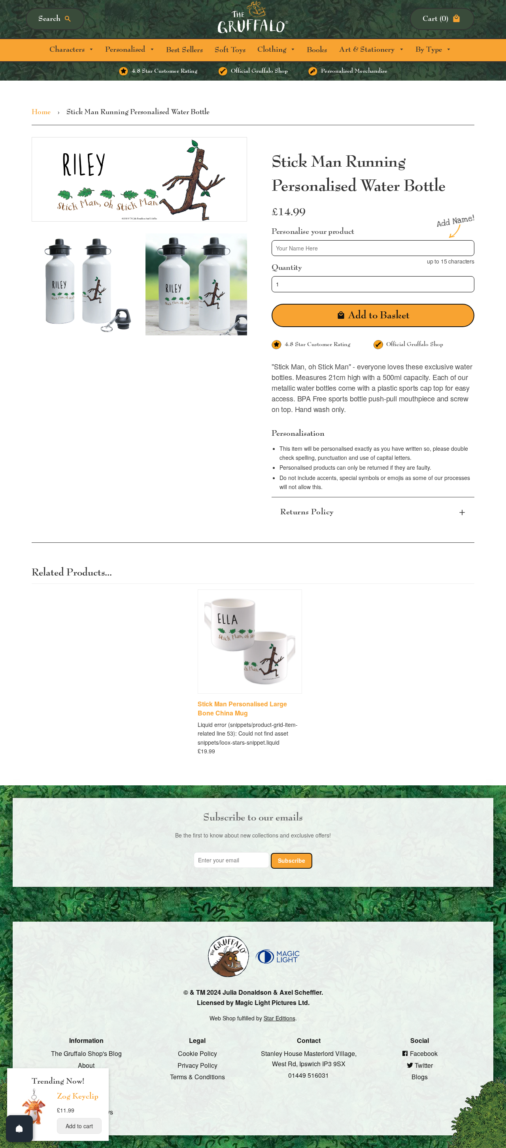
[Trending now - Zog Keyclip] (34, 1124)
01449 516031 (308, 1075)
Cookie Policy (197, 1053)
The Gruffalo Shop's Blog (86, 1053)
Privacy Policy (197, 1064)
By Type (429, 49)
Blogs (420, 1076)
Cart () (435, 19)
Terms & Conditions (197, 1076)
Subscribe (291, 860)
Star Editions (279, 1018)
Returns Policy (307, 512)
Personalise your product (313, 231)
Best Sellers (184, 50)
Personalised (126, 49)
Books (317, 50)
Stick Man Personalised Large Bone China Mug (242, 708)
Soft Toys (230, 50)
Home (41, 112)
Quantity (287, 267)
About (86, 1064)
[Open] (19, 1128)
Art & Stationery (367, 49)
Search (49, 19)
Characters (68, 49)
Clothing (272, 49)
